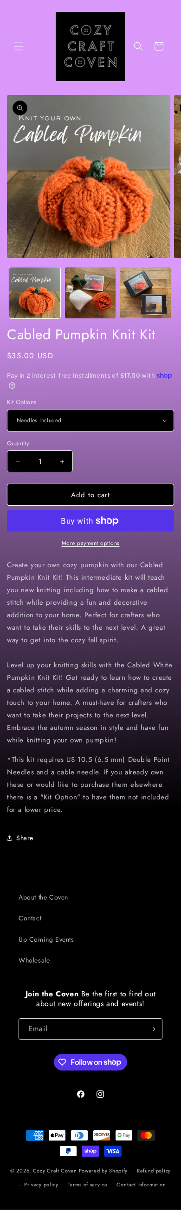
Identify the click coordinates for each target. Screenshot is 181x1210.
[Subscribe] (152, 1029)
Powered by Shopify (103, 1170)
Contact (30, 918)
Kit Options (21, 402)
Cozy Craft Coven (55, 1170)
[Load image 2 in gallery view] (90, 292)
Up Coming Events (46, 939)
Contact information (141, 1184)
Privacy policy (41, 1184)
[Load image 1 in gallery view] (34, 292)
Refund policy (154, 1170)
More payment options (91, 543)
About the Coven (43, 897)
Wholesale (34, 960)
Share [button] (24, 838)
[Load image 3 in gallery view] (145, 292)
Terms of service (88, 1184)
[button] (18, 46)
